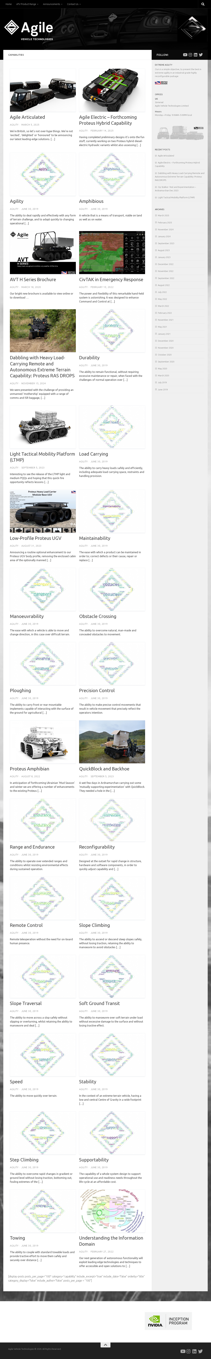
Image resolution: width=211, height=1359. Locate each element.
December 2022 (165, 264)
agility (14, 124)
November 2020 (165, 348)
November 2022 (165, 271)
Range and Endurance (32, 846)
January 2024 (164, 236)
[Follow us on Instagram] (190, 55)
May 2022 (162, 299)
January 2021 (164, 334)
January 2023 (164, 257)
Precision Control (97, 690)
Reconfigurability (97, 846)
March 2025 (163, 215)
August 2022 (164, 285)
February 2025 (165, 222)
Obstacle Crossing (97, 616)
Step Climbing (24, 1159)
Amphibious (91, 201)
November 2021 (165, 320)
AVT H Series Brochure (33, 279)
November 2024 (165, 229)
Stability (87, 1081)
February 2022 (165, 313)
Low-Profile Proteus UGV (35, 538)
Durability (89, 357)
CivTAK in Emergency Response (111, 279)
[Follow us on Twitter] (201, 55)
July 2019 (162, 382)
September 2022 (166, 278)
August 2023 (164, 250)
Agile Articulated (27, 117)
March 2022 (163, 306)
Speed (16, 1081)
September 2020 (166, 361)
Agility (16, 201)
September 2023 (166, 243)
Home (9, 4)
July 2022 (162, 292)
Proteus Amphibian (29, 768)
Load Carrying (93, 453)
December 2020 (165, 341)
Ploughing (20, 690)
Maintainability (94, 538)
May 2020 (162, 368)
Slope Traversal (26, 1003)
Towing (17, 1237)
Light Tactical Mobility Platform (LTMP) (176, 197)
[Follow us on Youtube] (185, 55)
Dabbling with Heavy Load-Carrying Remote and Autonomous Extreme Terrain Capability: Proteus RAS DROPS (179, 176)
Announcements (51, 4)
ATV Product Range (26, 4)
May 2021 (162, 327)
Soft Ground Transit (99, 1003)
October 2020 (164, 355)
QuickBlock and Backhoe (104, 768)
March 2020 (163, 375)
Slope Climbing (94, 925)
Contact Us (72, 4)
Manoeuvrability (27, 616)
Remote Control (26, 925)
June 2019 (163, 389)
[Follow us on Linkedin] (195, 55)
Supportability (94, 1159)
